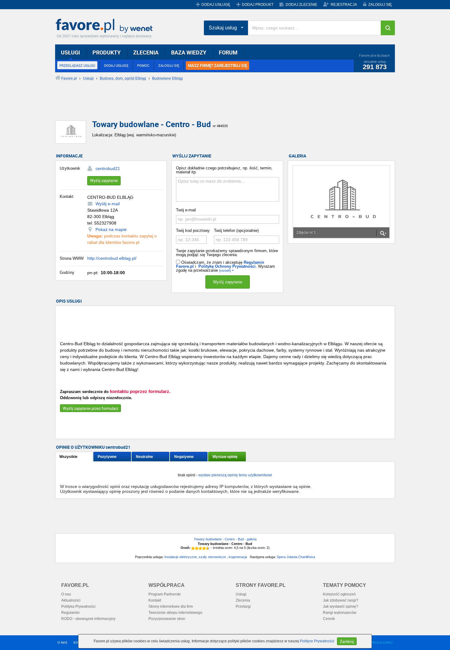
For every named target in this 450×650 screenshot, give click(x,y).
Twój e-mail (186, 210)
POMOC (143, 65)
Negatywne (184, 457)
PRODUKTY (106, 52)
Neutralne (144, 457)
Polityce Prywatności (317, 641)
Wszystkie (68, 457)
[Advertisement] (203, 105)
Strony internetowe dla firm (170, 606)
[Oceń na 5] (208, 548)
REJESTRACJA (344, 4)
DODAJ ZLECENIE (301, 4)
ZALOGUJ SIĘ (380, 4)
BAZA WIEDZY (188, 52)
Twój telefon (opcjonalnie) (236, 230)
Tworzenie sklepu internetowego (175, 612)
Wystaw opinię (225, 457)
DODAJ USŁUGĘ (215, 4)
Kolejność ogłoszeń (339, 594)
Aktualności (71, 600)
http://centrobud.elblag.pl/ (112, 258)
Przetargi (243, 606)
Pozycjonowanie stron (166, 619)
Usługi (241, 594)
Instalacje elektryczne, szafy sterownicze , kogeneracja (205, 557)
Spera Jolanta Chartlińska (296, 557)
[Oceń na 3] (200, 548)
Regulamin (70, 612)
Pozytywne (107, 457)
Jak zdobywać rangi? (340, 600)
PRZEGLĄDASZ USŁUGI (77, 65)
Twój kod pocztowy (193, 230)
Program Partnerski (164, 594)
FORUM (228, 52)
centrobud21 (108, 168)
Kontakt (154, 600)
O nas (66, 594)
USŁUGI (70, 52)
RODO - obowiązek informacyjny (88, 619)
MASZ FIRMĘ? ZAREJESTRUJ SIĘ (217, 65)
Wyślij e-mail (108, 203)
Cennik (329, 619)
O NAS (62, 642)
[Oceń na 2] (197, 548)
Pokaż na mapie (111, 229)
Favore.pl (105, 26)
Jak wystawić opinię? (340, 606)
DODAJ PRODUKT (257, 4)
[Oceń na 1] (193, 548)
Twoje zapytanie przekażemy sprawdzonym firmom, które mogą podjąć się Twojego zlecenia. (227, 253)
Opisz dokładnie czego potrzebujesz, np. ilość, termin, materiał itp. (224, 170)
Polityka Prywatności (78, 606)
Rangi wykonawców (339, 612)
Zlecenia (243, 600)
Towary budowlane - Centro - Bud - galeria (225, 539)
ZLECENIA (146, 52)
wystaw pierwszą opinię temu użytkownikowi (235, 475)
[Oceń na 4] (204, 548)
